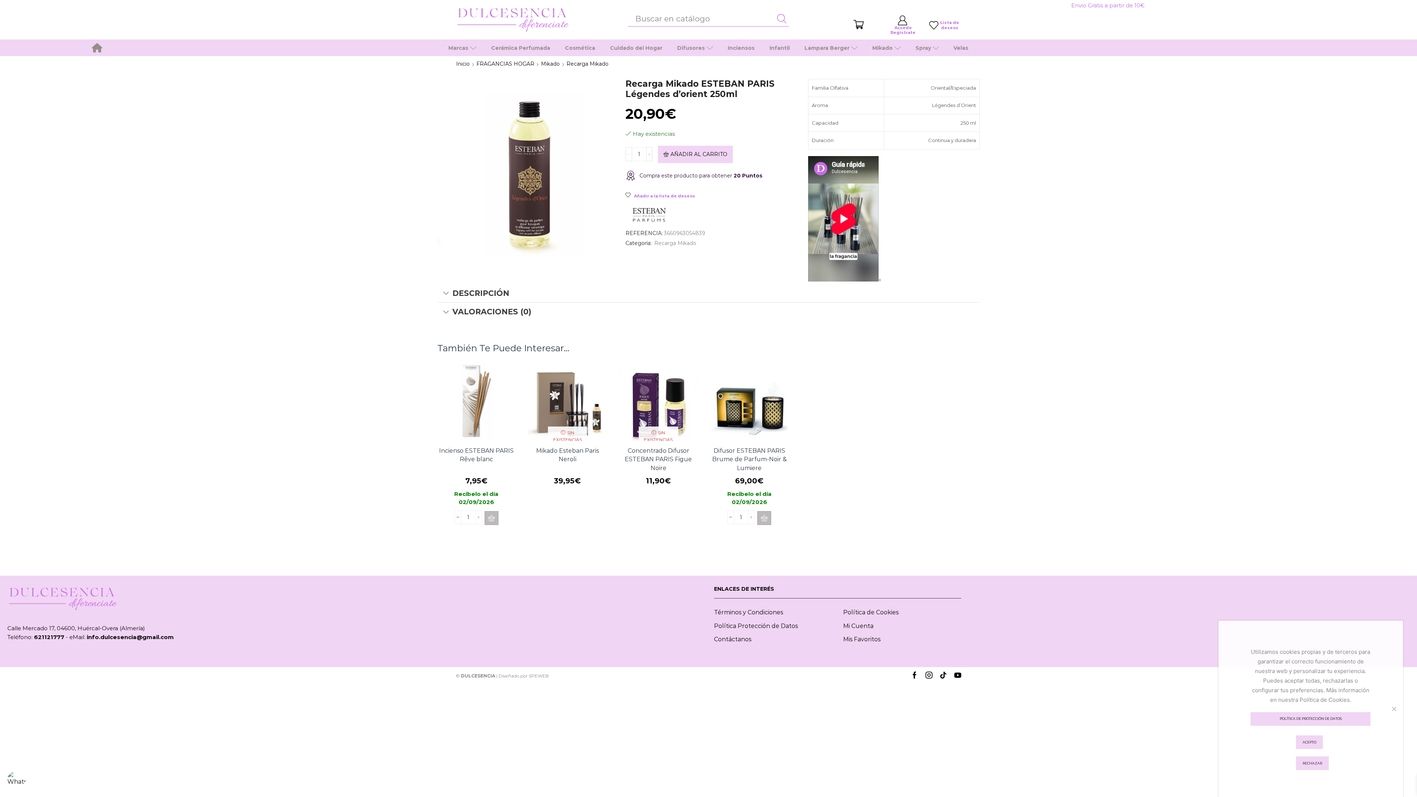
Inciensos (741, 48)
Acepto (1309, 742)
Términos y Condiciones (748, 612)
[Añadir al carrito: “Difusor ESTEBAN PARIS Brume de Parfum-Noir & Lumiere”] (764, 518)
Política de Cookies (871, 612)
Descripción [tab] (480, 293)
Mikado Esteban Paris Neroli (567, 455)
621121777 (49, 637)
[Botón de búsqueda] (781, 18)
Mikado (882, 48)
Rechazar (1312, 763)
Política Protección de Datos (756, 625)
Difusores (691, 48)
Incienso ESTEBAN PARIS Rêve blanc (476, 455)
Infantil (779, 48)
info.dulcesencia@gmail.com (130, 637)
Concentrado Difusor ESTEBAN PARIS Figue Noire (658, 459)
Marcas (458, 48)
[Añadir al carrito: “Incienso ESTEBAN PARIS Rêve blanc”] (492, 518)
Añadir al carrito (698, 154)
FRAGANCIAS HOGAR (505, 64)
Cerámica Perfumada (520, 48)
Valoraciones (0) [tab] (491, 311)
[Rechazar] (1393, 709)
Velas (961, 48)
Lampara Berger (826, 48)
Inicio (463, 64)
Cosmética (580, 48)
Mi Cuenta (858, 625)
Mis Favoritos (861, 639)
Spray (923, 48)
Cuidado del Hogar (636, 48)
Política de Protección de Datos (1311, 719)
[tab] (708, 293)
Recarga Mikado (587, 64)
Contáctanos (732, 639)
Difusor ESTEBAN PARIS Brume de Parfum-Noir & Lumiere (749, 459)
